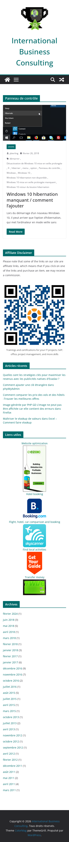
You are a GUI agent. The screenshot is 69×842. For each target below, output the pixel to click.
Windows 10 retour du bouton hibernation (28, 187)
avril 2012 (9, 753)
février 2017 (10, 656)
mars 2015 (9, 711)
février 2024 (10, 613)
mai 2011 (8, 778)
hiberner (16, 168)
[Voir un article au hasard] (61, 79)
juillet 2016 (10, 686)
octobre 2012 (11, 741)
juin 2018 (8, 619)
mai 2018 (8, 626)
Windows (11, 172)
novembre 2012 (12, 735)
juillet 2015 (10, 699)
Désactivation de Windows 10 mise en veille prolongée (34, 163)
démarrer (15, 158)
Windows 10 (24, 172)
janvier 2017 (10, 662)
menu (25, 168)
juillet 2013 (10, 723)
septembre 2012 (13, 747)
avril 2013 (9, 729)
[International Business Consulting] (7, 79)
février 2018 (10, 644)
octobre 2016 (11, 680)
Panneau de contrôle (49, 168)
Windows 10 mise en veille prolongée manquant (31, 182)
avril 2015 (9, 705)
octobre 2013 (11, 717)
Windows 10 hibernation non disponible (27, 177)
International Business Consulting (34, 51)
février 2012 (10, 759)
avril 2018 (9, 632)
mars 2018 (9, 638)
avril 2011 (9, 784)
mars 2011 (9, 790)
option (33, 168)
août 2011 (9, 772)
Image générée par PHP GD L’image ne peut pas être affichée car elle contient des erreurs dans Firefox (32, 408)
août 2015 (9, 693)
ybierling (14, 153)
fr (9, 168)
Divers (11, 146)
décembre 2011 (12, 766)
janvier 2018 (10, 650)
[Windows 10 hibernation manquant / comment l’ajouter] (34, 122)
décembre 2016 (12, 668)
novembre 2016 (12, 674)
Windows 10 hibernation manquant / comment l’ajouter (32, 200)
